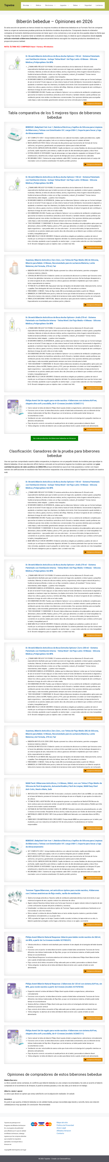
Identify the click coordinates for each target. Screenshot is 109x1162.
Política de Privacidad (65, 1125)
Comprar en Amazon (94, 103)
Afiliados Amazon (64, 1131)
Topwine (9, 5)
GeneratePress (65, 1159)
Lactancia (99, 5)
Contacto (60, 1133)
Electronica (49, 5)
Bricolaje (26, 5)
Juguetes (63, 5)
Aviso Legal (61, 1128)
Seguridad (88, 5)
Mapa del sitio (62, 1122)
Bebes (75, 5)
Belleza (38, 5)
